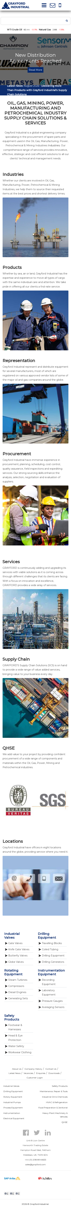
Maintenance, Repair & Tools (54, 1091)
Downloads (54, 1073)
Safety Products (60, 1086)
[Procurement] (35, 544)
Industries (54, 145)
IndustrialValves (12, 935)
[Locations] (35, 915)
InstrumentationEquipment (51, 972)
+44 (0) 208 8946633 (35, 1159)
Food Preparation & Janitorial (53, 1107)
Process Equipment (13, 1107)
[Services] (35, 648)
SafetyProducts (11, 1017)
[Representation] (35, 442)
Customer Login (35, 1077)
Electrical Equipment (13, 1118)
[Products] (35, 349)
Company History (33, 1069)
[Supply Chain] (35, 737)
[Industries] (35, 256)
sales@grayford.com (35, 1164)
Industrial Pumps (12, 1102)
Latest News (15, 1073)
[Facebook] (26, 1132)
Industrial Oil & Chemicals (55, 1097)
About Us (16, 1069)
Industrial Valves (11, 1086)
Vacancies (28, 1073)
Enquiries (40, 1073)
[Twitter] (37, 1132)
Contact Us (50, 1069)
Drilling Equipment (13, 1091)
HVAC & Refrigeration (57, 1102)
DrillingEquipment (47, 935)
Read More (35, 69)
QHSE (65, 1122)
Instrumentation (11, 1113)
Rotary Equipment (12, 1097)
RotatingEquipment (13, 972)
